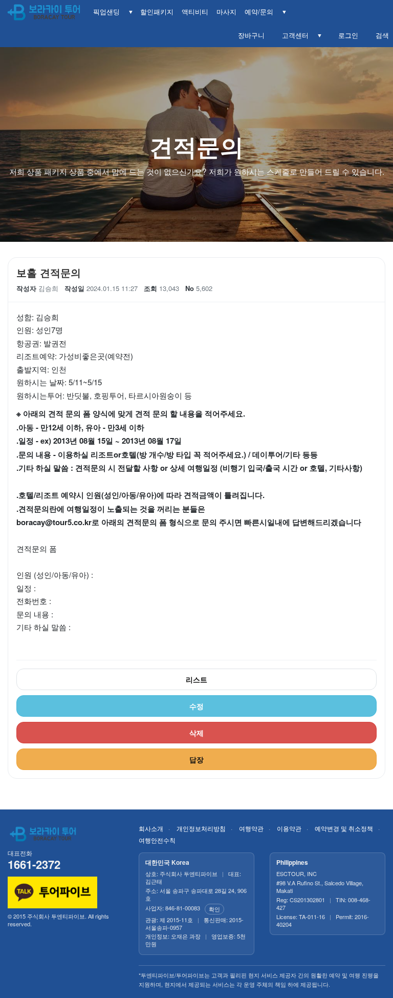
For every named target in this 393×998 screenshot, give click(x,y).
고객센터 (293, 35)
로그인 (346, 35)
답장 (196, 759)
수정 (196, 706)
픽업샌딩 (106, 11)
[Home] (44, 13)
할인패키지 (156, 11)
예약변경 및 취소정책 (344, 828)
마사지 (226, 11)
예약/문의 (259, 11)
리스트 (196, 679)
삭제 (196, 732)
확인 (214, 909)
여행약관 (251, 828)
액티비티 (195, 11)
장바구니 (249, 35)
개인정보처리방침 (201, 828)
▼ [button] (131, 11)
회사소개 (151, 828)
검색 (380, 35)
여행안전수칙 (157, 840)
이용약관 (289, 828)
